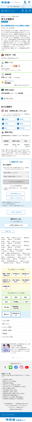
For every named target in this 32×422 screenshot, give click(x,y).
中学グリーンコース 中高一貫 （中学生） (12, 384)
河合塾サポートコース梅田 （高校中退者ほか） (13, 396)
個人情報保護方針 (8, 403)
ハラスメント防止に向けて (11, 405)
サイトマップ (12, 407)
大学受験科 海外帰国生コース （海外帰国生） (13, 398)
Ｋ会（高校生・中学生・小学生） (10, 390)
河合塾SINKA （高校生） (8, 383)
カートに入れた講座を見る (16, 185)
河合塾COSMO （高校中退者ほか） (11, 395)
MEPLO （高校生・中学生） (9, 388)
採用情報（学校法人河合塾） (16, 409)
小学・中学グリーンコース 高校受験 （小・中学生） (14, 386)
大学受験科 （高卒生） (8, 379)
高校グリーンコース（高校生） (10, 381)
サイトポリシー (22, 405)
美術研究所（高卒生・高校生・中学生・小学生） (14, 393)
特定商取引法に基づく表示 (22, 403)
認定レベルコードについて (21, 85)
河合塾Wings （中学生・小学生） (10, 391)
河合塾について (19, 407)
